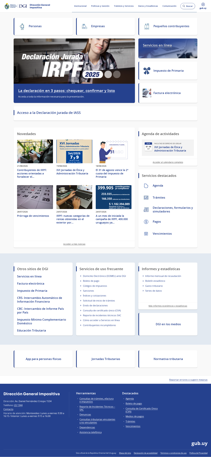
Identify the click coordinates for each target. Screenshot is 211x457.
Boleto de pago (91, 280)
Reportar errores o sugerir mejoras (188, 379)
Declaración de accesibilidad (145, 453)
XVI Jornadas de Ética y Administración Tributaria (170, 149)
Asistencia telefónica (91, 432)
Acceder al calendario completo (168, 162)
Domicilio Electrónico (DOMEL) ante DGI (104, 276)
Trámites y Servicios (124, 6)
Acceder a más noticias (74, 244)
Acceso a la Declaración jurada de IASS (49, 112)
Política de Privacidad (198, 453)
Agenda (130, 398)
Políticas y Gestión (100, 6)
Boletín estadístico (155, 280)
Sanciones (88, 290)
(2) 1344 (18, 405)
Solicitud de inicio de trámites (99, 300)
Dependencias (87, 427)
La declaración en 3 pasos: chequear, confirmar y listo (66, 90)
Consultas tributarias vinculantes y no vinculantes (97, 421)
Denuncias (85, 414)
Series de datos (153, 290)
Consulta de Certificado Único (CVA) (142, 410)
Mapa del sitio (125, 453)
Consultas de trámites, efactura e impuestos (97, 400)
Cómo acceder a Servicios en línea (101, 320)
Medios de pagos (135, 416)
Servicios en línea (157, 45)
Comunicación (169, 6)
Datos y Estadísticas (148, 6)
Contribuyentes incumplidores (99, 325)
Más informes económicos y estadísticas (168, 305)
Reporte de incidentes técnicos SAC (102, 315)
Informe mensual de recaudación (163, 276)
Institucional (80, 6)
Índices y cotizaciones (94, 295)
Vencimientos (133, 426)
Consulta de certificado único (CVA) (102, 310)
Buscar (188, 7)
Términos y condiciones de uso (173, 453)
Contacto (8, 409)
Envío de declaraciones (95, 305)
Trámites (130, 421)
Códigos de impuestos (95, 285)
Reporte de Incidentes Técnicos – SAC (97, 408)
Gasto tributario (154, 285)
